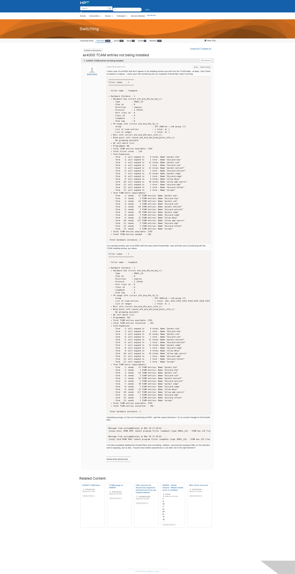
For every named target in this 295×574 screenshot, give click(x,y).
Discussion (103, 41)
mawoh (167, 494)
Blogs (130, 41)
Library (118, 41)
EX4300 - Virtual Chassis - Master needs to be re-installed (172, 487)
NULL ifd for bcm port (198, 485)
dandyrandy (92, 74)
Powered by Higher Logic (147, 571)
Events (141, 41)
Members (155, 41)
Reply (196, 67)
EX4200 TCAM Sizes (91, 485)
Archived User (90, 489)
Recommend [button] (205, 60)
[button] (95, 16)
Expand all (194, 48)
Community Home (86, 41)
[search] (109, 8)
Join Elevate (151, 15)
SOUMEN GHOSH (144, 496)
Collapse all (206, 48)
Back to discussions (93, 50)
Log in (147, 9)
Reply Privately (205, 67)
